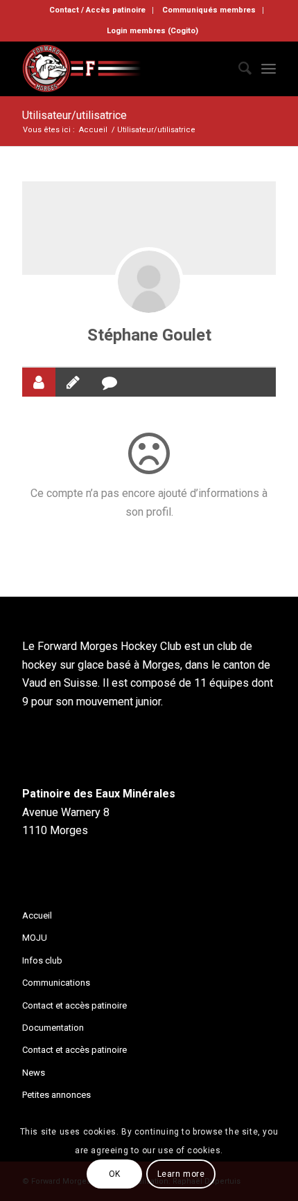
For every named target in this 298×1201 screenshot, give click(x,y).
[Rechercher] (238, 68)
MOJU (34, 937)
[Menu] (268, 68)
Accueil (37, 915)
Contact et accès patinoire (74, 1005)
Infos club (42, 960)
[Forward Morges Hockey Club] (123, 68)
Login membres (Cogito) (152, 30)
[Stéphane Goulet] (149, 281)
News (33, 1072)
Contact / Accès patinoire (97, 10)
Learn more (181, 1174)
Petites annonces (56, 1095)
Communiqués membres (209, 10)
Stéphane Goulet (149, 335)
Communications (56, 982)
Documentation (53, 1027)
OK (115, 1174)
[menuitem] (97, 10)
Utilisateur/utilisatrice (74, 115)
